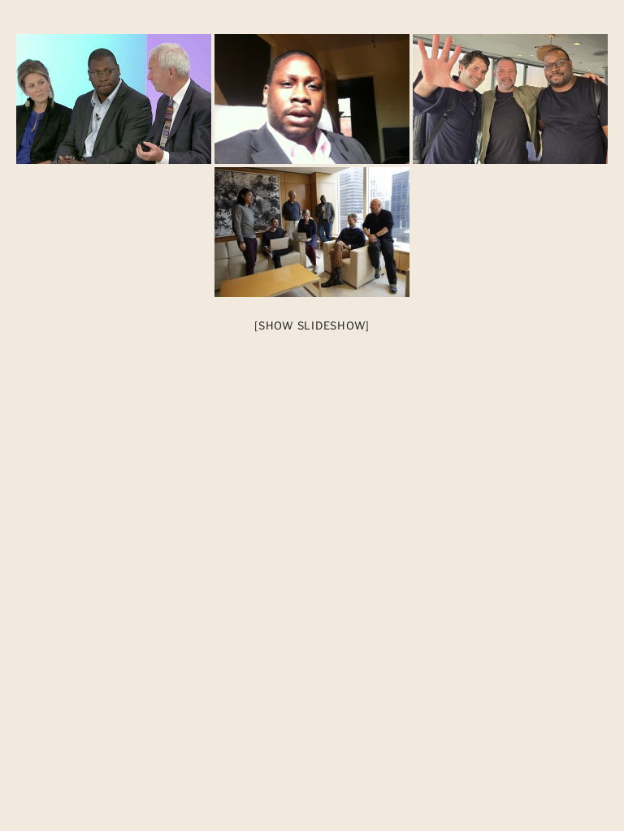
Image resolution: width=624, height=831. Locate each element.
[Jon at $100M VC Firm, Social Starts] (312, 232)
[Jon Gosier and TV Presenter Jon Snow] (113, 99)
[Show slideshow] (312, 325)
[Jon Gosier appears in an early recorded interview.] (312, 99)
